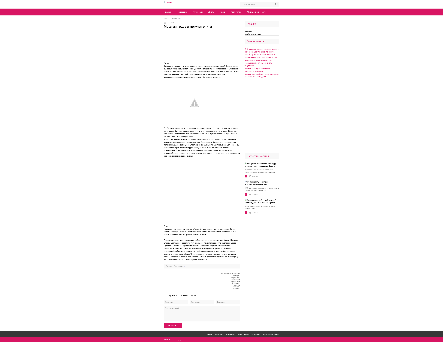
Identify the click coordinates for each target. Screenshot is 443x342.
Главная (167, 12)
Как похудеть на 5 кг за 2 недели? (260, 203)
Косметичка (236, 12)
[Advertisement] (202, 46)
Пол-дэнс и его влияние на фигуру (260, 166)
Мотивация (198, 12)
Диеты (211, 12)
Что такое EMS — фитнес (256, 184)
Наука (222, 12)
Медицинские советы (256, 12)
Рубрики (248, 31)
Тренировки (181, 12)
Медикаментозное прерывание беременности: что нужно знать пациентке (258, 63)
